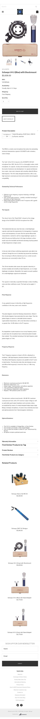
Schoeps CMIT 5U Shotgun (20, 528)
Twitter (18, 705)
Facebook (21, 705)
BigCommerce (23, 714)
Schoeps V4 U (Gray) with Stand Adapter (20, 632)
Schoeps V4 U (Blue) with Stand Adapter (19, 597)
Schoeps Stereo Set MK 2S (20, 494)
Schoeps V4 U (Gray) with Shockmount (19, 563)
